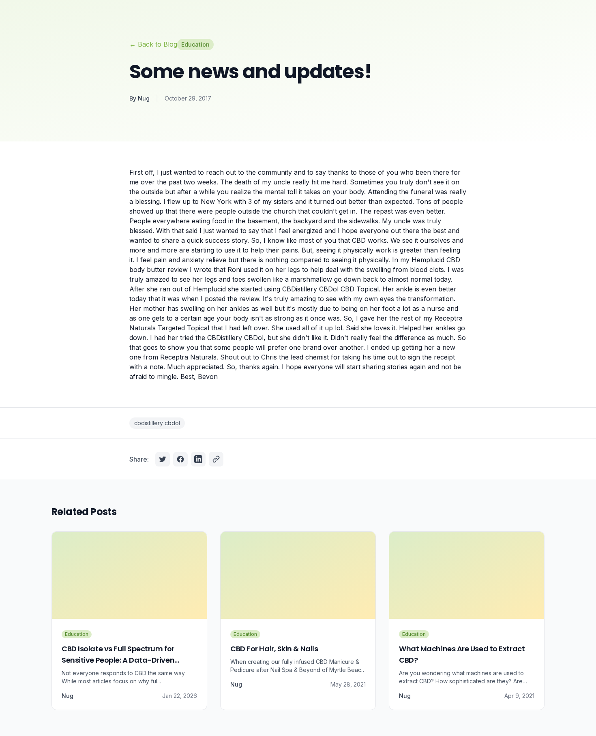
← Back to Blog (153, 44)
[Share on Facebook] (180, 459)
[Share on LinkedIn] (198, 459)
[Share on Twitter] (162, 459)
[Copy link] (216, 459)
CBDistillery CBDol (235, 338)
